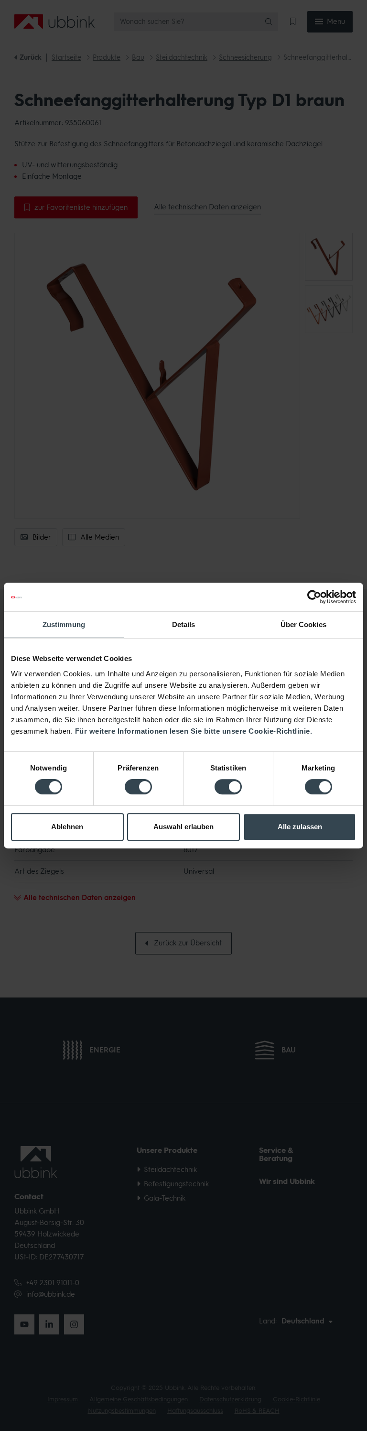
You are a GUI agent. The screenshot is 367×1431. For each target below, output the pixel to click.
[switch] (138, 786)
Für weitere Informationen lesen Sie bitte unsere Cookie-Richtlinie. (194, 731)
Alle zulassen (300, 827)
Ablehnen (67, 827)
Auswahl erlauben (183, 827)
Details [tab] (183, 624)
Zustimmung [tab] (64, 624)
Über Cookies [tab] (303, 624)
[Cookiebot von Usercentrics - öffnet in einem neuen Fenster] (314, 597)
